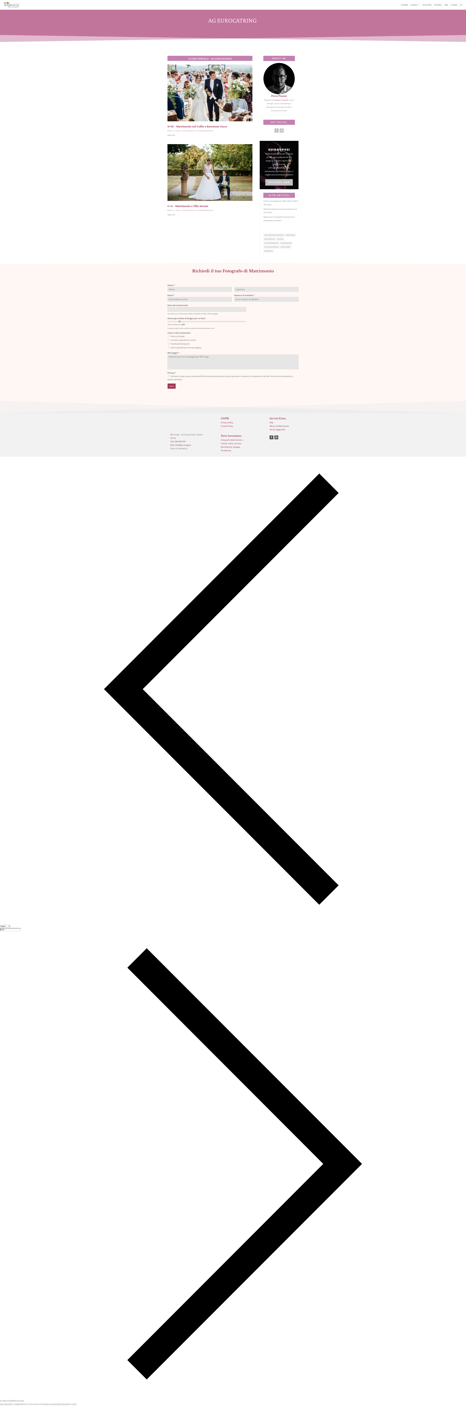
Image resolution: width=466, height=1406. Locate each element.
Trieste (224, 443)
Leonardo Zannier (286, 243)
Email (171, 295)
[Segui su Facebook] (277, 130)
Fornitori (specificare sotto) (183, 340)
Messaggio (173, 353)
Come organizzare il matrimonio (274, 235)
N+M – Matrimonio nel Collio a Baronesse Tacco (197, 126)
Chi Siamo (438, 5)
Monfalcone (226, 447)
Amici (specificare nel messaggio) (186, 347)
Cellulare (279, 397)
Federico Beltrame (269, 239)
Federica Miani (290, 235)
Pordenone (226, 450)
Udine (230, 443)
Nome (171, 285)
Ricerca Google (178, 336)
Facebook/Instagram (180, 343)
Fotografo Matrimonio (231, 440)
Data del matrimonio (177, 305)
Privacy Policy (227, 422)
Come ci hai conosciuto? (179, 333)
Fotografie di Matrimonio (197, 131)
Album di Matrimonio (279, 426)
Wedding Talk (268, 251)
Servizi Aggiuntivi (277, 429)
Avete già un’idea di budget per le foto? (186, 318)
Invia (171, 386)
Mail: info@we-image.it (180, 445)
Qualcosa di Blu (285, 247)
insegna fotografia (281, 100)
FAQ (271, 422)
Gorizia (237, 443)
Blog (446, 5)
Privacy (171, 373)
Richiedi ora (279, 182)
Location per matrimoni (271, 247)
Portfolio (404, 5)
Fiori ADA (280, 239)
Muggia (236, 447)
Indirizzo (187, 397)
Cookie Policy (227, 426)
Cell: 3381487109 (177, 441)
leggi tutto (171, 135)
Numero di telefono (244, 295)
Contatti (454, 5)
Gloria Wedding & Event (271, 243)
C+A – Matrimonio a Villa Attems (187, 206)
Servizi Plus (427, 5)
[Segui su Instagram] (282, 130)
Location (414, 5)
